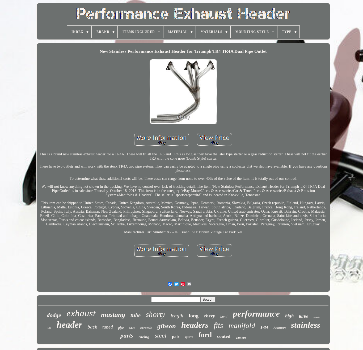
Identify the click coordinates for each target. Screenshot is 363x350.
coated (223, 336)
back (92, 327)
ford (205, 335)
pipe (121, 328)
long (194, 315)
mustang (113, 314)
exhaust (81, 313)
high (289, 315)
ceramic (146, 328)
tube (135, 315)
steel (161, 335)
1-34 (264, 327)
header (69, 325)
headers (194, 325)
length (177, 315)
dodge (54, 315)
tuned (107, 327)
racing (143, 337)
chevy (209, 315)
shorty (155, 314)
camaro (241, 337)
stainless (305, 325)
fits (218, 325)
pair (175, 336)
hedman (279, 328)
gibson (166, 326)
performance (256, 313)
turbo (303, 316)
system (189, 337)
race (132, 328)
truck (317, 317)
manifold (242, 325)
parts (126, 335)
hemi (223, 316)
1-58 (49, 328)
